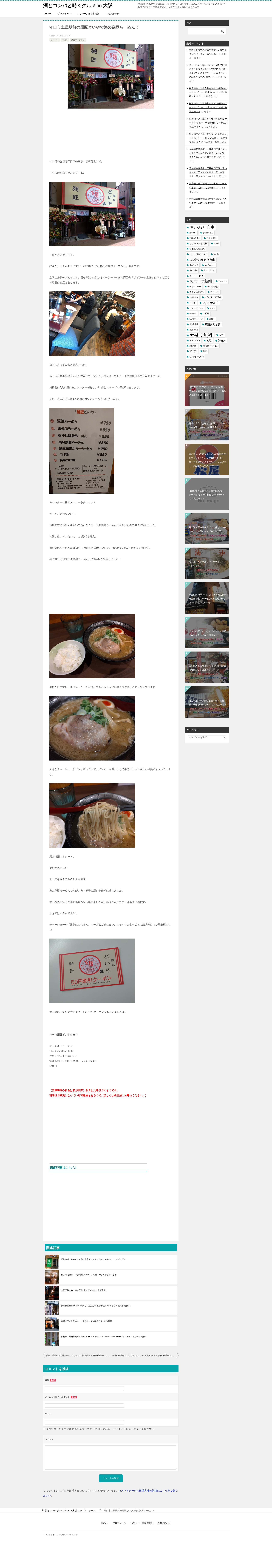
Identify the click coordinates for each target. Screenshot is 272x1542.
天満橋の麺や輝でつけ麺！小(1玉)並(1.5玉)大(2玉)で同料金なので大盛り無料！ (96, 1306)
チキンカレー (195, 286)
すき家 (216, 243)
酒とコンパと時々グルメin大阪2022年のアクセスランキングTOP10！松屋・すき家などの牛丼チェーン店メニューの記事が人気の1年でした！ (207, 460)
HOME (48, 13)
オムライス (194, 265)
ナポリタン (194, 297)
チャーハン (214, 292)
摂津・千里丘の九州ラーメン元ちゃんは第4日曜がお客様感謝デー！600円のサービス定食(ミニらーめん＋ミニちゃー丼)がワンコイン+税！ (78, 1355)
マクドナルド (210, 302)
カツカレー (210, 265)
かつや (193, 233)
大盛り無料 (201, 335)
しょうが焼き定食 (198, 243)
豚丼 (205, 351)
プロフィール (64, 13)
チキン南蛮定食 (197, 292)
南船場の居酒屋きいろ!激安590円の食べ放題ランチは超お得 (207, 668)
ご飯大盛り (212, 238)
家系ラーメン (195, 340)
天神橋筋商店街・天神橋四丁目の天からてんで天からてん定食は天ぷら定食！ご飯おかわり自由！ (208, 153)
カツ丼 (193, 270)
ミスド (212, 308)
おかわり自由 (202, 227)
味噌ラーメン (196, 319)
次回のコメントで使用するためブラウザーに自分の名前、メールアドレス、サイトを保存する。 (101, 1429)
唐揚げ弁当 (194, 330)
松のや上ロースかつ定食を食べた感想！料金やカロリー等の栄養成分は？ (207, 702)
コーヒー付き (197, 276)
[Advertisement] (110, 135)
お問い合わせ (112, 13)
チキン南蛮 (212, 286)
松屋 (209, 340)
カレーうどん (209, 270)
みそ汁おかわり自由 (202, 259)
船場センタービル (210, 346)
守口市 (65, 40)
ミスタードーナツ (196, 308)
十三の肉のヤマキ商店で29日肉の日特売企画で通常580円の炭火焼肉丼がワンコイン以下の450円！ (208, 598)
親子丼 (193, 351)
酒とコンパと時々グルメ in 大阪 (77, 5)
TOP (63, 1510)
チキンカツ (222, 281)
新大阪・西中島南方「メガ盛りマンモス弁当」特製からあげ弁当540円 (207, 529)
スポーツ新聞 (201, 281)
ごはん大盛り (195, 238)
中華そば (193, 313)
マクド (193, 303)
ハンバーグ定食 (213, 297)
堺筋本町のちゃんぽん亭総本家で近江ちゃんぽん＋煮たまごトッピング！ (93, 1259)
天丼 (221, 335)
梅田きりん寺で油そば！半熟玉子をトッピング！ (207, 564)
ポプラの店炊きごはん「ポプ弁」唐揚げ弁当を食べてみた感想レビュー (207, 633)
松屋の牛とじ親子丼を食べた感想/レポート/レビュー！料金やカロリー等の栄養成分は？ (208, 92)
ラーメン (54, 40)
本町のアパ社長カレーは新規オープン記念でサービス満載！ (87, 1321)
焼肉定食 (193, 346)
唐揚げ (212, 319)
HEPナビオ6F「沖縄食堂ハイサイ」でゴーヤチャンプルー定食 (88, 1275)
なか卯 (216, 254)
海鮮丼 (222, 340)
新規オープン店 (78, 40)
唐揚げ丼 (194, 324)
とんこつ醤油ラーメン (198, 254)
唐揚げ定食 (213, 324)
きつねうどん (208, 233)
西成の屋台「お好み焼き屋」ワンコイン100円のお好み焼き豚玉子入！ (207, 425)
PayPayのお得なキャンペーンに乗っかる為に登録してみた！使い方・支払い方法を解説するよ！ (207, 390)
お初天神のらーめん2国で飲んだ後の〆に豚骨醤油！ (84, 1290)
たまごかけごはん (197, 249)
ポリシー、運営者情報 (88, 13)
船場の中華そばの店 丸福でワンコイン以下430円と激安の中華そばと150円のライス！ (145, 1355)
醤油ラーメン (197, 356)
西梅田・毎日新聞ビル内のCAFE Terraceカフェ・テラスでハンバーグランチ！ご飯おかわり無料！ (104, 1336)
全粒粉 (206, 313)
